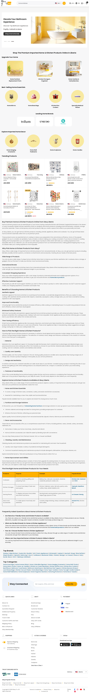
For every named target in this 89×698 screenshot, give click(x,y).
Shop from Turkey (7, 685)
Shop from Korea (56, 683)
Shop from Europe (20, 685)
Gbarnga (34, 645)
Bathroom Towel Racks (19, 568)
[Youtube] (81, 690)
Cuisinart (83, 479)
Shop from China (69, 683)
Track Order (6, 618)
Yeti (34, 553)
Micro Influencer (7, 626)
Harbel (33, 654)
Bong (32, 648)
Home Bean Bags (37, 570)
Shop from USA (6, 683)
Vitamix (56, 555)
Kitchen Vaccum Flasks (23, 570)
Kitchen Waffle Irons (56, 566)
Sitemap (4, 615)
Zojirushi (74, 486)
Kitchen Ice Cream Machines (39, 566)
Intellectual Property (8, 612)
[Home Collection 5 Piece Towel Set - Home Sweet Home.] (12, 166)
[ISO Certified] (19, 674)
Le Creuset (75, 494)
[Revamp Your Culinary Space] (58, 30)
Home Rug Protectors (55, 572)
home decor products (57, 277)
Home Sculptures (24, 572)
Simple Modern (8, 555)
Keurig (81, 494)
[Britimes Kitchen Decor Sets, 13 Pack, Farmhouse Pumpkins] (55, 166)
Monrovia (34, 642)
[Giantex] (63, 121)
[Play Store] (76, 645)
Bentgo (62, 555)
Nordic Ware (7, 557)
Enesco (76, 555)
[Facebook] (74, 690)
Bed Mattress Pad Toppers (52, 568)
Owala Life (22, 553)
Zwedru (33, 659)
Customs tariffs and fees (10, 621)
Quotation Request (8, 609)
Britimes (62, 175)
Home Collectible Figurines (38, 564)
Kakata (33, 656)
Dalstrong (24, 555)
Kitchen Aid (75, 479)
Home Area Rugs (8, 564)
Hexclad (67, 553)
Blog (32, 623)
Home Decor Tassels (70, 572)
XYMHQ (84, 175)
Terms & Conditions (35, 689)
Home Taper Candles (51, 570)
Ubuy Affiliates (35, 626)
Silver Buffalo (80, 553)
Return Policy (35, 612)
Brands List (34, 606)
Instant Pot (75, 501)
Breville (29, 553)
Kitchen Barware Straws (70, 568)
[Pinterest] (74, 692)
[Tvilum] (25, 121)
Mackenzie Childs (47, 555)
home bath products (57, 527)
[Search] (64, 3)
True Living (40, 175)
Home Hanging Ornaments (56, 564)
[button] (71, 3)
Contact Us (5, 606)
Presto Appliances (42, 553)
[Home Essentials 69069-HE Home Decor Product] (12, 196)
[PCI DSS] (6, 674)
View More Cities (36, 665)
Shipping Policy (7, 623)
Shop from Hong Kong (43, 683)
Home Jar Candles (23, 566)
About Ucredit (35, 618)
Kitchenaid (52, 553)
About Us (5, 603)
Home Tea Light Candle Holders (69, 570)
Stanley (5, 553)
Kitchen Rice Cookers (71, 566)
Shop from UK (17, 683)
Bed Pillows (7, 568)
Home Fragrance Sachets (39, 572)
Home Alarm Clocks (9, 566)
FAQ (32, 615)
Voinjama (34, 662)
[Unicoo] (44, 121)
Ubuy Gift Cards (36, 621)
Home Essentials (17, 204)
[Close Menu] (2, 4)
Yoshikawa (37, 555)
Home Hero (40, 204)
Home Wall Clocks (72, 564)
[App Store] (65, 645)
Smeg (73, 553)
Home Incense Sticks (22, 564)
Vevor (30, 555)
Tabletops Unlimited (23, 557)
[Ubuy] (8, 3)
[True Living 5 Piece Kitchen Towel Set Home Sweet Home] (34, 166)
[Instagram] (77, 690)
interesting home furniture (33, 406)
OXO (76, 481)
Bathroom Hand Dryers (35, 568)
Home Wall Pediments (10, 572)
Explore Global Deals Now (14, 36)
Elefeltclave (82, 204)
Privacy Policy (48, 689)
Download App (36, 603)
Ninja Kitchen (13, 553)
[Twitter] (84, 690)
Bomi (32, 651)
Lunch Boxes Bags (9, 570)
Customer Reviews (37, 609)
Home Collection (17, 175)
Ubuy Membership (8, 629)
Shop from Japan (29, 683)
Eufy (81, 555)
